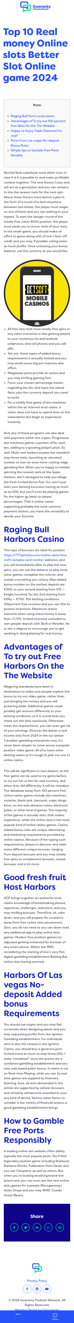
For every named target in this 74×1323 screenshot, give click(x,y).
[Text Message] (48, 1227)
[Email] (60, 1227)
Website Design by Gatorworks (37, 1310)
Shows (18, 1314)
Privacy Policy (37, 1281)
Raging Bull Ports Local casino (32, 116)
